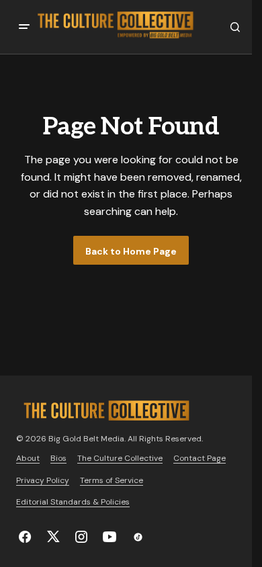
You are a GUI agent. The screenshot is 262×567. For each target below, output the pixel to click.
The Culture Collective (120, 458)
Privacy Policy (42, 480)
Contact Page (199, 458)
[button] (24, 27)
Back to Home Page (131, 251)
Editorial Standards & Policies (73, 501)
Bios (58, 458)
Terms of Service (111, 480)
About (28, 458)
